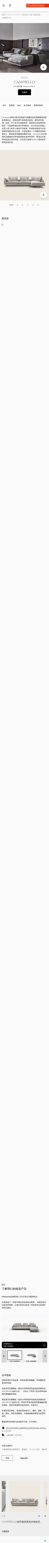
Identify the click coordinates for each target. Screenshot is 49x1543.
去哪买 (24, 92)
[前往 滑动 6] (38, 205)
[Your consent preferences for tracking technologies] (45, 1541)
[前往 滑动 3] (22, 205)
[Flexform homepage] (37, 5)
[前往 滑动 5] (33, 205)
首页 (3, 14)
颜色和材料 (38, 105)
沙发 (31, 14)
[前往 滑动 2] (17, 205)
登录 (7, 1458)
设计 (4, 105)
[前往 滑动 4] (27, 205)
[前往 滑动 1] (11, 205)
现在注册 (24, 1458)
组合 (19, 105)
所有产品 (25, 14)
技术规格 (27, 105)
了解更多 (5, 1531)
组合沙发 (37, 14)
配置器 (12, 105)
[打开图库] (43, 67)
